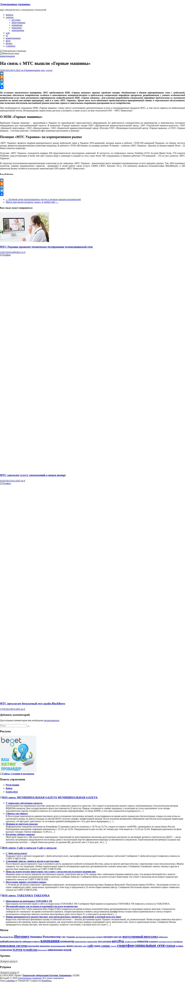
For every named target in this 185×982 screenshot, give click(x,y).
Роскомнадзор (52, 936)
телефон (179, 946)
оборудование (18, 22)
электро (9, 17)
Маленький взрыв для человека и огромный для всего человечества (42, 906)
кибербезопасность (11, 941)
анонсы (9, 14)
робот (85, 946)
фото (8, 41)
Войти (9, 788)
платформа (178, 941)
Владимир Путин (7, 937)
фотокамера (42, 950)
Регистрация (12, 785)
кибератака (163, 937)
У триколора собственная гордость (24, 803)
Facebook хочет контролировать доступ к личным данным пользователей (43, 199)
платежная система (166, 941)
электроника (18, 30)
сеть (43, 70)
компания (50, 940)
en (22, 70)
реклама (78, 946)
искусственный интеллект (140, 936)
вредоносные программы (85, 937)
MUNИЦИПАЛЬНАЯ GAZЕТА (78, 797)
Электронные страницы (15, 4)
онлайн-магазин (130, 941)
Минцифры (36, 937)
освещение (17, 25)
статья (170, 945)
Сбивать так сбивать (17, 813)
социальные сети (149, 945)
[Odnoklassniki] (92, 77)
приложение (33, 946)
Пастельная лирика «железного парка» (26, 882)
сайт (90, 945)
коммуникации (13, 38)
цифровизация (55, 950)
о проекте (10, 46)
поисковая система (14, 945)
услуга (49, 70)
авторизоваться (51, 720)
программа (45, 946)
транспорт (17, 27)
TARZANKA (42, 895)
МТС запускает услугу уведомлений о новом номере (33, 475)
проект (70, 946)
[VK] (92, 73)
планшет (153, 941)
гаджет (99, 937)
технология (6, 950)
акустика (16, 20)
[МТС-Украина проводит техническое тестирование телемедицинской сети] (24, 241)
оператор (143, 941)
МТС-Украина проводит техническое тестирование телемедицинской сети (46, 246)
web (8, 33)
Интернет (21, 936)
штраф (67, 949)
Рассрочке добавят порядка (20, 834)
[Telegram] (92, 84)
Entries (12, 792)
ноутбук (118, 941)
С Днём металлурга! (16, 853)
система (113, 946)
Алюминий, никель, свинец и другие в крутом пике (32, 861)
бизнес (9, 43)
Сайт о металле (47, 847)
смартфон (125, 945)
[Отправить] (92, 87)
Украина (70, 937)
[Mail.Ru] (92, 80)
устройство (30, 949)
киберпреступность (31, 941)
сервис (105, 945)
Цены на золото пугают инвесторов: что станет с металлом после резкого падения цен (51, 871)
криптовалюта (81, 942)
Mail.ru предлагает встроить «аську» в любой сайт (32, 202)
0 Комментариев (32, 70)
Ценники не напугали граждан (22, 824)
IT (7, 35)
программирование (58, 946)
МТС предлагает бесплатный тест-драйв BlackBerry (32, 703)
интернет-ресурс (112, 936)
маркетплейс (92, 942)
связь (97, 945)
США (63, 937)
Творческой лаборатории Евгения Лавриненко (47, 975)
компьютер (67, 941)
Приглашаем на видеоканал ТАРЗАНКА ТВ (29, 901)
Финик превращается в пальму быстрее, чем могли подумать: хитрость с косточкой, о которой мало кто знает (63, 917)
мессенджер (104, 941)
